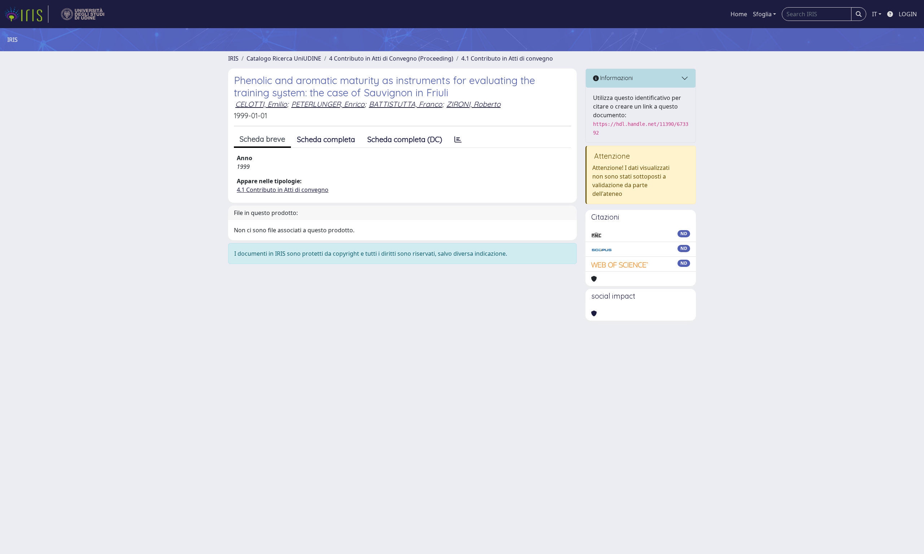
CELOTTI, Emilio (261, 104)
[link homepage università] (83, 14)
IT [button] (874, 14)
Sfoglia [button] (762, 14)
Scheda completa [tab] (326, 139)
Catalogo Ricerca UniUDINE (284, 58)
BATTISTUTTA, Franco (405, 104)
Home (739, 14)
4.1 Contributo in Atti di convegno (507, 58)
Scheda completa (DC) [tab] (404, 139)
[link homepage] (26, 14)
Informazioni (616, 78)
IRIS (233, 58)
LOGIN (908, 14)
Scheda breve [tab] (262, 139)
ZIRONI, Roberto (473, 104)
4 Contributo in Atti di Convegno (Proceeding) (391, 58)
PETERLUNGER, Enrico (328, 104)
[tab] (458, 139)
